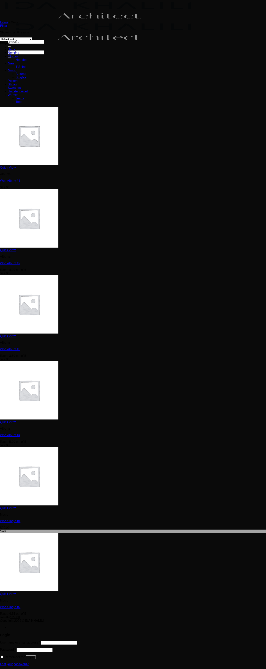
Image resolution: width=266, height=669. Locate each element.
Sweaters (14, 87)
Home (4, 22)
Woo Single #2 (10, 607)
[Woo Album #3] (29, 332)
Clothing (13, 56)
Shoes (12, 84)
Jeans (20, 98)
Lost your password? (14, 664)
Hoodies (21, 59)
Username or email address (20, 642)
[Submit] (9, 46)
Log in (30, 657)
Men (11, 63)
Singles (21, 77)
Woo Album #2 (10, 263)
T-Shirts (21, 66)
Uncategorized (18, 91)
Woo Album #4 (10, 435)
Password (8, 649)
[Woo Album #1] (29, 164)
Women (13, 94)
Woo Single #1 (10, 521)
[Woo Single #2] (29, 590)
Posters (13, 80)
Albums (21, 73)
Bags (11, 49)
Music (12, 70)
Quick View (8, 167)
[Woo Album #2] (29, 246)
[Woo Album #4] (29, 418)
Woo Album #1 (10, 180)
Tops (19, 101)
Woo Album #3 (10, 349)
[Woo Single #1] (29, 504)
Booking (13, 52)
